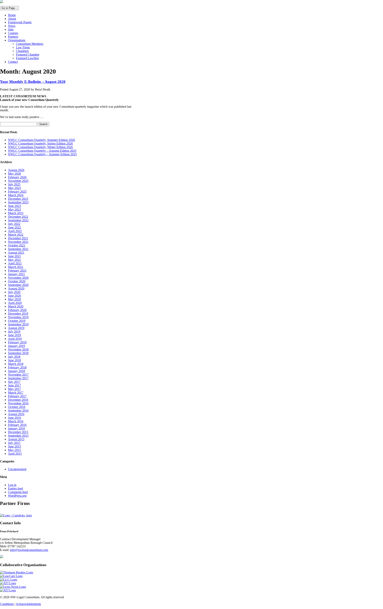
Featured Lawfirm (27, 58)
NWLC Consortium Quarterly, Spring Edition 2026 (40, 143)
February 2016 (17, 425)
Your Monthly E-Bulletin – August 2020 (32, 82)
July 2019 (14, 331)
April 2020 (15, 302)
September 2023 (18, 202)
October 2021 (16, 245)
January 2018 (16, 371)
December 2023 (18, 198)
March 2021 (15, 267)
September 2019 (18, 324)
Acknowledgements (28, 604)
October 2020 (16, 281)
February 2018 (17, 367)
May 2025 (14, 188)
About (12, 18)
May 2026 (14, 173)
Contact (13, 61)
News (11, 26)
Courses (13, 33)
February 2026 (17, 177)
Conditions (7, 604)
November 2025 (18, 180)
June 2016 (14, 417)
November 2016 (18, 403)
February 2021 (17, 270)
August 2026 (16, 170)
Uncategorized (17, 469)
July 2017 (14, 381)
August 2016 (16, 414)
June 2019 (14, 335)
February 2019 (17, 342)
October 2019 (16, 320)
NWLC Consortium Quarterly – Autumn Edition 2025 (42, 150)
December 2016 (18, 399)
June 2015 (14, 446)
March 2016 (15, 421)
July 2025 (14, 184)
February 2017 (17, 396)
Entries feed (15, 488)
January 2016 (16, 428)
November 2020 (18, 277)
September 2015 (18, 435)
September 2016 (18, 410)
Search (43, 124)
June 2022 (14, 227)
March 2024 (15, 195)
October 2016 (16, 407)
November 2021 (18, 241)
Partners (13, 36)
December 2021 (18, 238)
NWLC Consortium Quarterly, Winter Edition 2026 (40, 147)
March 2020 (15, 306)
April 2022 (15, 231)
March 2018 (15, 364)
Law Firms (23, 47)
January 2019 (16, 346)
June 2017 (14, 385)
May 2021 (14, 259)
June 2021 (14, 256)
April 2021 (15, 263)
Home (12, 15)
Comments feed (18, 492)
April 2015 (15, 453)
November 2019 (18, 317)
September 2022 (18, 220)
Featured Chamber (27, 54)
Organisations (16, 40)
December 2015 (18, 432)
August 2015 (16, 439)
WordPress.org (17, 495)
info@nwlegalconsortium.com (29, 550)
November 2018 (18, 349)
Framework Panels (20, 22)
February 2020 (17, 310)
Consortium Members (29, 43)
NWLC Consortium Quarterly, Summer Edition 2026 (41, 140)
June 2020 (14, 295)
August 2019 (16, 328)
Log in (12, 485)
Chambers (22, 51)
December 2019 (18, 313)
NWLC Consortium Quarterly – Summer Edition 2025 (42, 154)
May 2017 (14, 389)
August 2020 (16, 288)
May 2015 (14, 450)
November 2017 (18, 374)
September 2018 (18, 353)
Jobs (11, 29)
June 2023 (14, 206)
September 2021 (18, 249)
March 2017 (15, 392)
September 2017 (18, 378)
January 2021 (16, 274)
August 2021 (16, 252)
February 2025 (17, 191)
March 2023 (15, 213)
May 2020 (14, 299)
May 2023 (14, 209)
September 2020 (18, 285)
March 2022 (15, 234)
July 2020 (14, 292)
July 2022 (14, 224)
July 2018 (14, 356)
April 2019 (15, 338)
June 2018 (14, 360)
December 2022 (18, 216)
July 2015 (14, 442)
